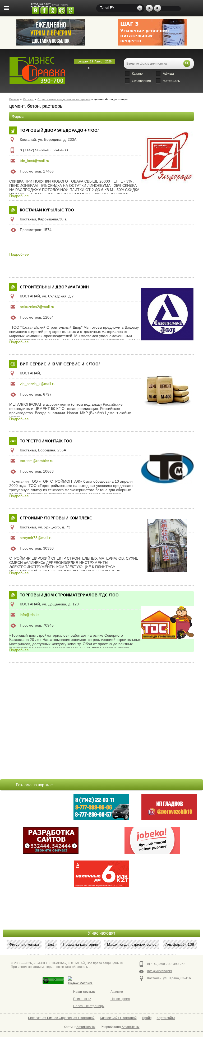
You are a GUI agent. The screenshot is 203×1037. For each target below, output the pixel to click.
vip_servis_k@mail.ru (38, 384)
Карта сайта (166, 1018)
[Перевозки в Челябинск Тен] (101, 807)
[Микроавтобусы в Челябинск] (169, 807)
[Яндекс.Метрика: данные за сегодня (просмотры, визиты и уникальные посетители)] (80, 981)
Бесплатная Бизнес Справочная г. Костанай (61, 1018)
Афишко (116, 992)
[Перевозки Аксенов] (50, 32)
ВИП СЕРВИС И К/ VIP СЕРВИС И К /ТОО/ (60, 364)
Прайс (146, 1018)
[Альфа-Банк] (101, 874)
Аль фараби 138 (179, 944)
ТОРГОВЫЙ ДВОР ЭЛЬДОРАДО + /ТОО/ (59, 130)
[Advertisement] (101, 916)
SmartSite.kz (131, 1027)
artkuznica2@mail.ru (37, 307)
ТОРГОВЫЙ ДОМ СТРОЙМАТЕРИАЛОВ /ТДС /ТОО (69, 595)
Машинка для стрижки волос (131, 944)
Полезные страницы (88, 1006)
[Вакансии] (152, 840)
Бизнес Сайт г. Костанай (118, 1018)
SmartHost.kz (85, 1027)
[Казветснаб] (152, 32)
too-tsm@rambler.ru (36, 461)
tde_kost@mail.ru (34, 161)
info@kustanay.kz (159, 971)
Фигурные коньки (24, 944)
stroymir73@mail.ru (36, 538)
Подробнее (19, 196)
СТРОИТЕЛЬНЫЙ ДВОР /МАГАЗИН (54, 287)
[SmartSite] (51, 840)
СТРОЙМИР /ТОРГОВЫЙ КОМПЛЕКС (56, 518)
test (51, 944)
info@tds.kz (29, 615)
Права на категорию (80, 944)
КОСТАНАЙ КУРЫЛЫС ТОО (47, 210)
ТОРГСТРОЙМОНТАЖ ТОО (46, 441)
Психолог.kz (82, 999)
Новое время (120, 999)
